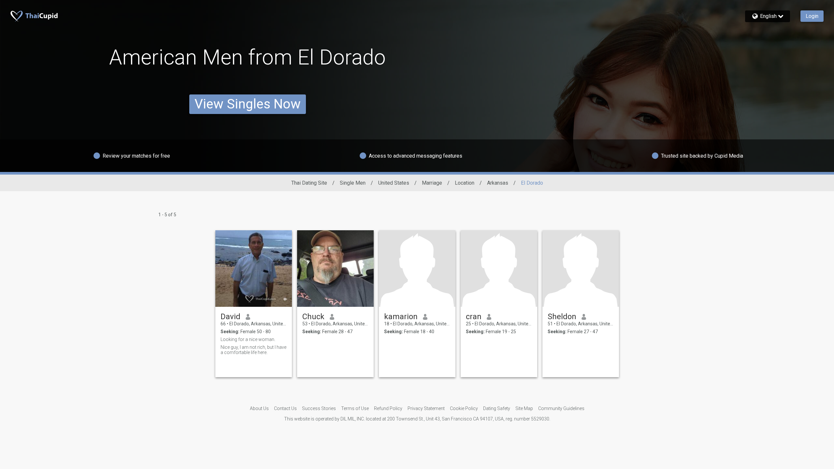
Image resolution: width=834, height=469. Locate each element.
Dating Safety (496, 408)
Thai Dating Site (309, 183)
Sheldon (562, 316)
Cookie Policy (464, 408)
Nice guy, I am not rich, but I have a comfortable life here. (253, 350)
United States (393, 183)
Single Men (353, 183)
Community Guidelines (561, 408)
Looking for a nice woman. (248, 339)
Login (812, 16)
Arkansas (497, 183)
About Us (259, 408)
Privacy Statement (426, 408)
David (230, 316)
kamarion (401, 316)
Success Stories (319, 408)
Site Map (524, 408)
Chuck (313, 316)
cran (474, 316)
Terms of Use (355, 408)
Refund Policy (388, 408)
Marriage (432, 183)
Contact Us (285, 408)
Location (464, 183)
